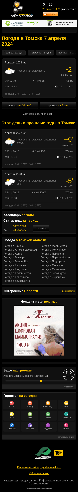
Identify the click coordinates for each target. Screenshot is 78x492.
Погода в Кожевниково (17, 273)
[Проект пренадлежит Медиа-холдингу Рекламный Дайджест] (43, 453)
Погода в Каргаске (14, 265)
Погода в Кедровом (15, 269)
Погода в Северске (51, 265)
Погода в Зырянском (52, 277)
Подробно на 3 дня (41, 52)
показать (41, 228)
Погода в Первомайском (55, 257)
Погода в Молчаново (53, 249)
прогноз (19, 105)
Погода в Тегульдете (53, 273)
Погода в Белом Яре (15, 261)
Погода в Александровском (20, 249)
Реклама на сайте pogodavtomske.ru (39, 467)
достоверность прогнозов (37, 114)
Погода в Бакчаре (14, 257)
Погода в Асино (12, 253)
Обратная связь (39, 473)
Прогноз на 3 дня (13, 52)
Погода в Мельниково (53, 245)
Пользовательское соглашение (39, 488)
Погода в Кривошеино (16, 280)
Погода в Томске (13, 245)
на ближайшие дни (66, 437)
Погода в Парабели (52, 253)
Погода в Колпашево (16, 277)
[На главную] (22, 17)
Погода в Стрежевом (53, 269)
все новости (68, 291)
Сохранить (69, 387)
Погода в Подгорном (52, 261)
